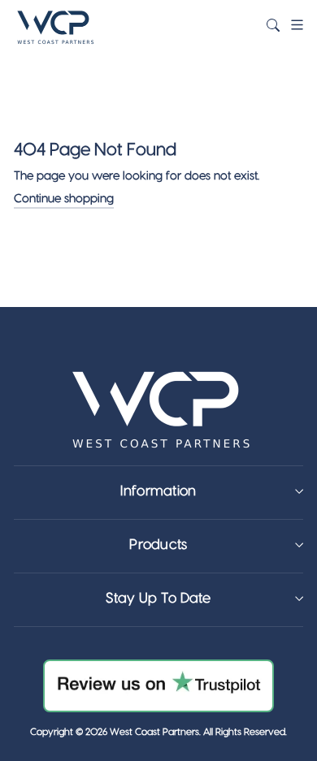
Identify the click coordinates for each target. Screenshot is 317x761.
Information (158, 491)
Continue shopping (64, 198)
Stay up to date (158, 598)
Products (158, 544)
